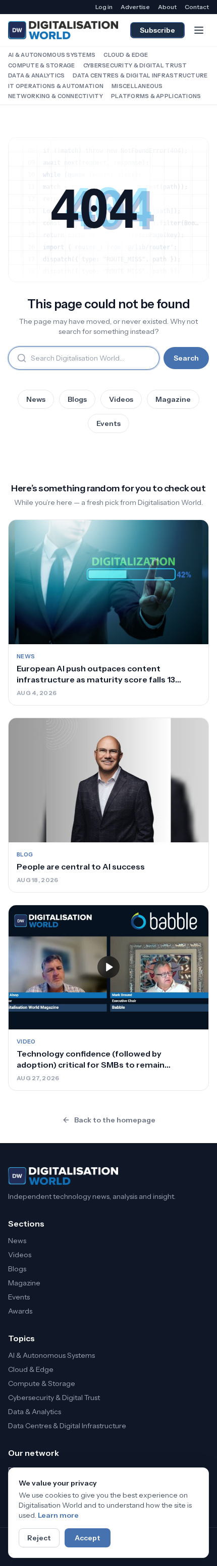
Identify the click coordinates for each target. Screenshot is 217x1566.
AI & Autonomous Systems (51, 54)
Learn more (58, 1515)
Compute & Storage (41, 65)
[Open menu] (199, 30)
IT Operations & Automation (55, 86)
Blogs (77, 399)
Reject (39, 1537)
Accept (87, 1537)
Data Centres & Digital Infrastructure (140, 75)
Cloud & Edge (125, 54)
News (35, 399)
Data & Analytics (36, 75)
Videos (121, 399)
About (167, 7)
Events (108, 423)
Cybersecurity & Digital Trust (135, 65)
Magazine (173, 399)
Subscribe (157, 30)
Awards (20, 1311)
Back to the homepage (114, 1119)
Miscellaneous (137, 86)
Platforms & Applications (156, 96)
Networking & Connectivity (55, 96)
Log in (104, 7)
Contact (197, 7)
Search (186, 358)
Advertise (135, 7)
